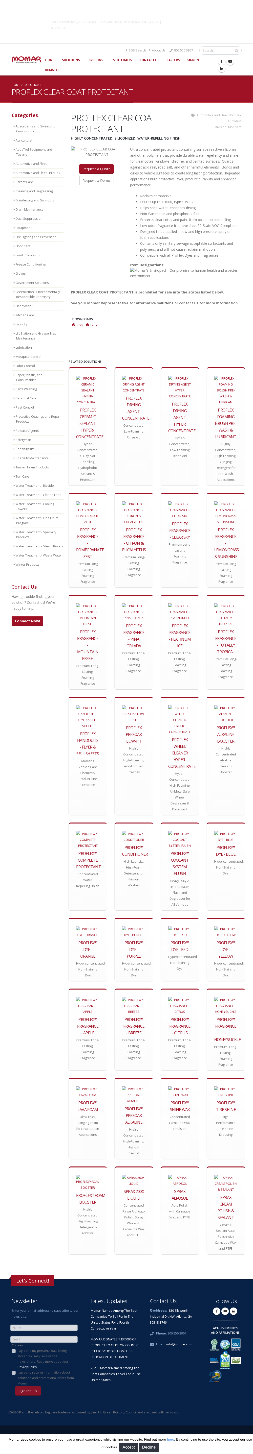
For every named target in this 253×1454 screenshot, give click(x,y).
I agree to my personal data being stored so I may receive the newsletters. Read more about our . (43, 1359)
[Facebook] (221, 61)
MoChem (234, 127)
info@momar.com (179, 1344)
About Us (158, 50)
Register (52, 70)
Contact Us (149, 60)
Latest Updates (109, 1301)
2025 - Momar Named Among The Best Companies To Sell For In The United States (116, 1374)
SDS (80, 325)
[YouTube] (230, 61)
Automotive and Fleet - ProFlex (219, 115)
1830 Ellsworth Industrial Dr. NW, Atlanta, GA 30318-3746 (171, 1317)
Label (94, 325)
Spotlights (122, 60)
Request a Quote (96, 169)
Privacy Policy (27, 1367)
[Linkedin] (221, 68)
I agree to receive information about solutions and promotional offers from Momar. (46, 1377)
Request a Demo (96, 180)
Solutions (71, 60)
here (170, 1439)
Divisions (95, 60)
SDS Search (137, 50)
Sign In (193, 60)
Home (49, 60)
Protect (236, 121)
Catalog (190, 21)
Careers (173, 60)
